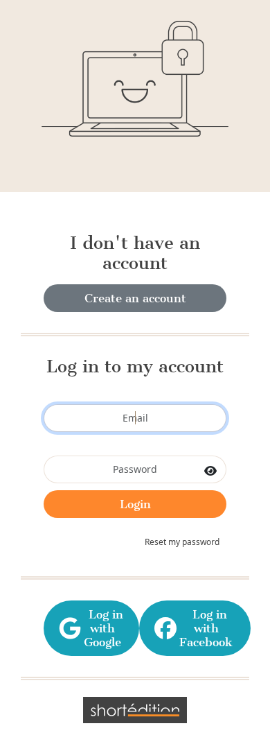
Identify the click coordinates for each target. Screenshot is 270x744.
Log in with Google (102, 628)
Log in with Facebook (206, 628)
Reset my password (182, 542)
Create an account (135, 298)
